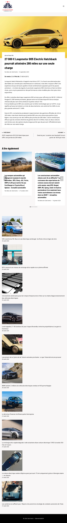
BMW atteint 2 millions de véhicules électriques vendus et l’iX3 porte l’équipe (26, 386)
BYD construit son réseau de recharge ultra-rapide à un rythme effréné (25, 267)
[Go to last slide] (5, 178)
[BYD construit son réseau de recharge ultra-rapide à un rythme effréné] (33, 255)
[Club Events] (7, 6)
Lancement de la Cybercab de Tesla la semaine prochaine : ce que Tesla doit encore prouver (31, 357)
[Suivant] (61, 178)
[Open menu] (63, 6)
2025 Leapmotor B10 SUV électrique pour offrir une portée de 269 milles (15, 135)
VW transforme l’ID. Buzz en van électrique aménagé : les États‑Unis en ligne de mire (29, 239)
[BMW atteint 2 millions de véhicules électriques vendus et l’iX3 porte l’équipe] (33, 373)
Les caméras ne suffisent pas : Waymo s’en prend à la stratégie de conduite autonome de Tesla (32, 504)
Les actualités (9, 55)
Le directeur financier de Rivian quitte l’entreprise (18, 414)
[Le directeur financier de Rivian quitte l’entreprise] (33, 401)
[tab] (30, 206)
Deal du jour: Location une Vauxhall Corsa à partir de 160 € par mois (51, 135)
